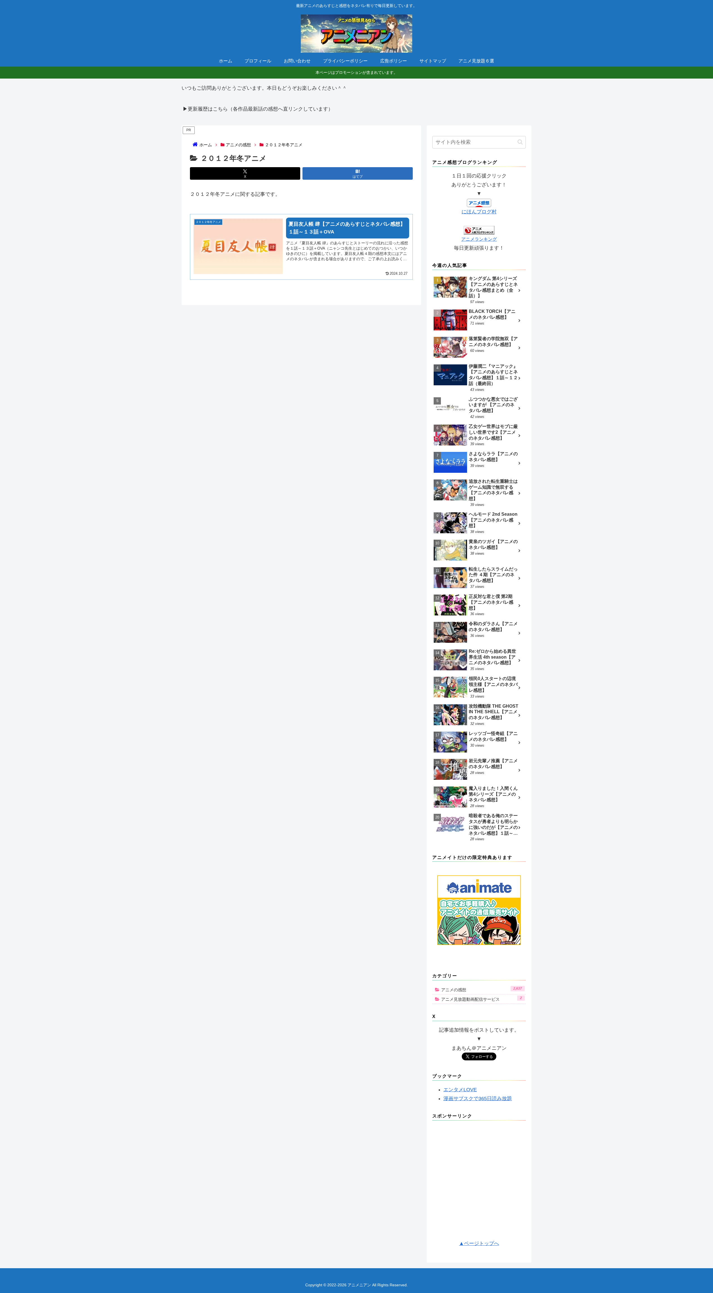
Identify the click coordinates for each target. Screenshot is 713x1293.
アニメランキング (479, 239)
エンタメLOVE (460, 1089)
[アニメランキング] (479, 230)
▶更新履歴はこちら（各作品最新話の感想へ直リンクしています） (258, 109)
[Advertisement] (479, 1182)
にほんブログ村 (479, 212)
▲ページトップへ (479, 1243)
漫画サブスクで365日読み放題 (477, 1098)
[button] (520, 142)
